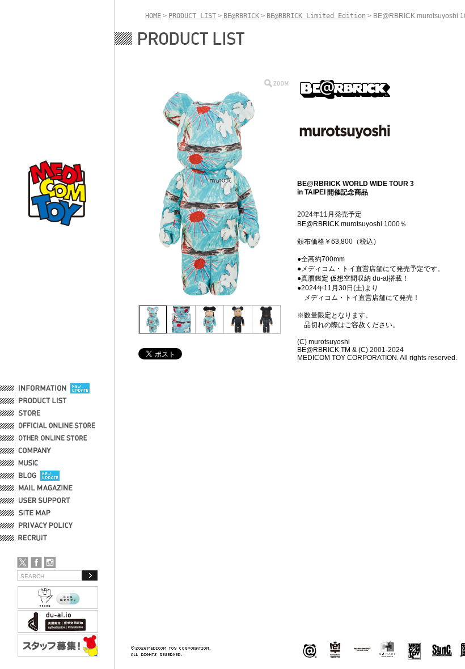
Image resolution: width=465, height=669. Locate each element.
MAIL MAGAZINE (46, 488)
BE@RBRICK (241, 16)
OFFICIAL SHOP (43, 413)
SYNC (442, 650)
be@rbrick (309, 650)
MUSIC (30, 463)
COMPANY (35, 451)
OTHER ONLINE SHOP (54, 438)
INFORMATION (42, 388)
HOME (153, 16)
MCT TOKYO (362, 649)
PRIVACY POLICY (46, 525)
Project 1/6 (335, 650)
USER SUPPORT (44, 501)
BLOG (27, 476)
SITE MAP (34, 513)
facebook (36, 562)
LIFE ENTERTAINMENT (414, 650)
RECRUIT (35, 538)
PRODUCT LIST (43, 401)
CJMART (387, 649)
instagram (50, 562)
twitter (22, 562)
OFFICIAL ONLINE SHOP (58, 426)
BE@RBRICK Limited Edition (316, 16)
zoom (276, 83)
